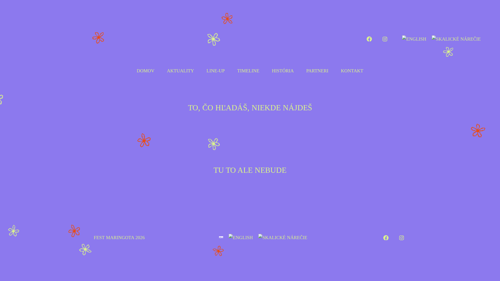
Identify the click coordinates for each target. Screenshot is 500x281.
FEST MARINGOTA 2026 (119, 237)
